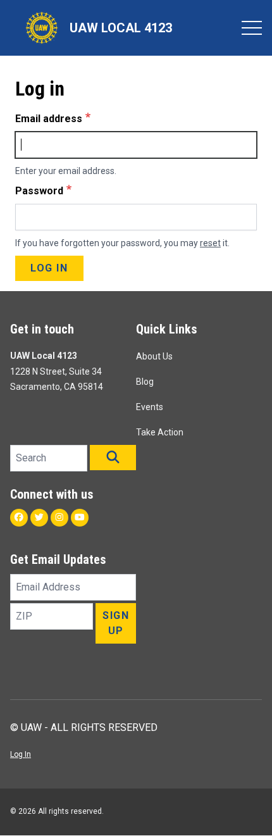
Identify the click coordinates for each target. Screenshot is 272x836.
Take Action (159, 432)
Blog (145, 382)
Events (149, 407)
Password (39, 191)
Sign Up (115, 623)
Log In (20, 754)
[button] (113, 457)
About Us (154, 356)
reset (210, 243)
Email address (48, 119)
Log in (49, 268)
